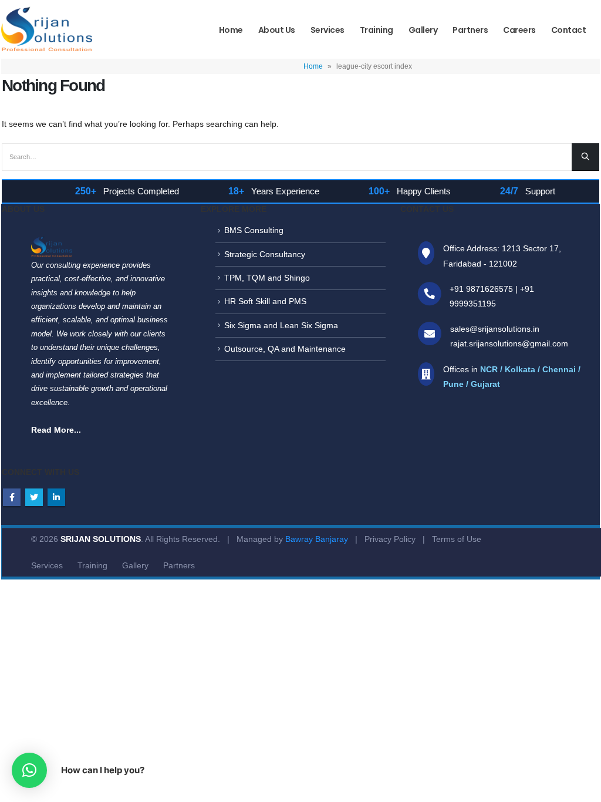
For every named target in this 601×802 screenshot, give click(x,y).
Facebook (12, 497)
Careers (519, 30)
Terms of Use (456, 539)
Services (327, 30)
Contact (568, 30)
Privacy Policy (390, 539)
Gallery (423, 30)
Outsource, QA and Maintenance (285, 348)
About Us (276, 30)
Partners (470, 30)
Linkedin (56, 497)
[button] (29, 770)
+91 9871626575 (481, 289)
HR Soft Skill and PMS (265, 301)
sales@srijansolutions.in (494, 328)
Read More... (56, 429)
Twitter (34, 497)
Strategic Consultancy (264, 254)
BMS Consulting (253, 230)
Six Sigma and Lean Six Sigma (281, 325)
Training (376, 30)
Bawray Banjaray (316, 539)
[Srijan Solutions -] (46, 32)
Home (231, 30)
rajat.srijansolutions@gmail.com (509, 343)
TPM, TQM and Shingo (267, 277)
